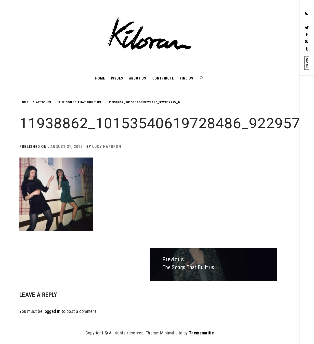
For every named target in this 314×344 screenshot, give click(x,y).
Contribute (163, 78)
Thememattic (201, 332)
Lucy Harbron (106, 146)
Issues (117, 78)
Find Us (186, 78)
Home (100, 78)
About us (137, 78)
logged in (51, 311)
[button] (306, 13)
